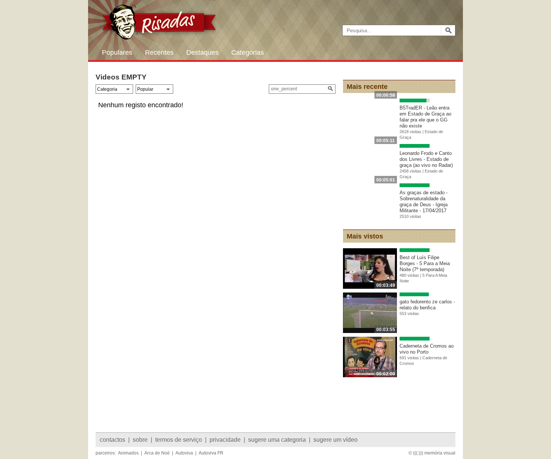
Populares (117, 52)
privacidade (225, 439)
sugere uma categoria (277, 439)
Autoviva (184, 453)
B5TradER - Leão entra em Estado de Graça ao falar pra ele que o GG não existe (425, 117)
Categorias (247, 52)
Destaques (202, 52)
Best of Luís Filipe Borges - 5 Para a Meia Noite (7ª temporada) (425, 263)
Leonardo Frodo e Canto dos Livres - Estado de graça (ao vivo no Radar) (426, 159)
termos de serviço (178, 439)
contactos (112, 439)
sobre (140, 439)
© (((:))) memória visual (432, 453)
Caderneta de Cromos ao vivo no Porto (427, 349)
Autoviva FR (211, 453)
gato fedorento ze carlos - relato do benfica (427, 304)
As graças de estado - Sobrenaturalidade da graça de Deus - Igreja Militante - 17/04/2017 (424, 201)
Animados (128, 453)
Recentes (159, 52)
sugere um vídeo (335, 439)
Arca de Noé (157, 453)
